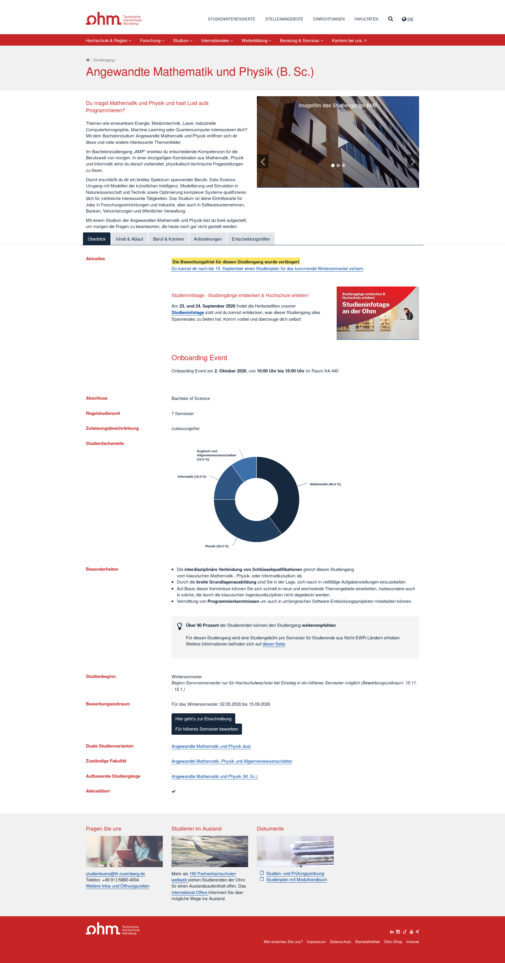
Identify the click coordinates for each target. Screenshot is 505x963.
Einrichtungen (329, 19)
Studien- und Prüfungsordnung (295, 873)
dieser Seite (273, 644)
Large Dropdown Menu (113, 928)
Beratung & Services (300, 40)
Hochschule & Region (107, 40)
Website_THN (114, 18)
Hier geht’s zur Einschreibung (203, 718)
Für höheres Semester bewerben (206, 729)
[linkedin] (392, 930)
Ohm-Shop (393, 941)
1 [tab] (333, 165)
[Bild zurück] (263, 161)
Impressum (316, 941)
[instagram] (398, 930)
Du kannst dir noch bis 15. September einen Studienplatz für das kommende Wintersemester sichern (267, 268)
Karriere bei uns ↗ (349, 40)
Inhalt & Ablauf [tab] (129, 239)
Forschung (151, 40)
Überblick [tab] (97, 239)
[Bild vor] (413, 161)
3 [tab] (343, 165)
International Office (190, 892)
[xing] (417, 930)
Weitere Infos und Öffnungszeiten (117, 886)
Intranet (412, 941)
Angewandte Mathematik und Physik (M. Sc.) (215, 776)
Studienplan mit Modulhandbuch (296, 879)
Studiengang (103, 60)
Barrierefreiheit (367, 941)
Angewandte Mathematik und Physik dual (211, 746)
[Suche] (390, 19)
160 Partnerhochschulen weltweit (204, 876)
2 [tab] (338, 165)
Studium (181, 40)
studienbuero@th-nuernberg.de (115, 873)
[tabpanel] (338, 142)
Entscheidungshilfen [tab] (251, 239)
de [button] (410, 19)
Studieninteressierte (231, 19)
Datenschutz (340, 941)
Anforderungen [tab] (208, 239)
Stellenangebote (284, 19)
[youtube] (411, 930)
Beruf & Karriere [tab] (168, 239)
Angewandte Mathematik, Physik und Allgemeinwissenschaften (232, 761)
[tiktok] (404, 930)
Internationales (215, 40)
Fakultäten (366, 19)
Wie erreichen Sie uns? (283, 941)
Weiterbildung (255, 40)
